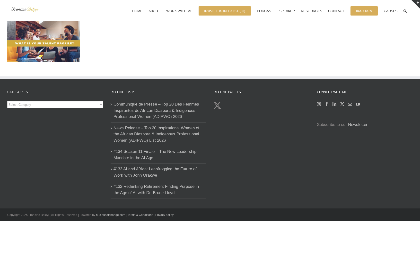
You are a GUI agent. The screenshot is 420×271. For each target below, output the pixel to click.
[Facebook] (327, 104)
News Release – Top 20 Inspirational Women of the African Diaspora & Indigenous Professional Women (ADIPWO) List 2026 (156, 134)
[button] (405, 10)
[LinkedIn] (334, 104)
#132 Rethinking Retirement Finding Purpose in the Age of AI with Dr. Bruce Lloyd (156, 189)
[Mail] (350, 104)
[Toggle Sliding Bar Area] (415, 4)
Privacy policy (164, 215)
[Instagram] (319, 104)
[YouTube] (358, 104)
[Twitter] (342, 104)
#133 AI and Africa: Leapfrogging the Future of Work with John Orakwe (155, 172)
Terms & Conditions (140, 215)
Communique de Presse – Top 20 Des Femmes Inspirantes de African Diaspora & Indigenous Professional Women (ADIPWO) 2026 (156, 110)
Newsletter (358, 124)
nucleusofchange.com (110, 215)
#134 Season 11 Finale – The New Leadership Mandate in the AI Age (155, 154)
